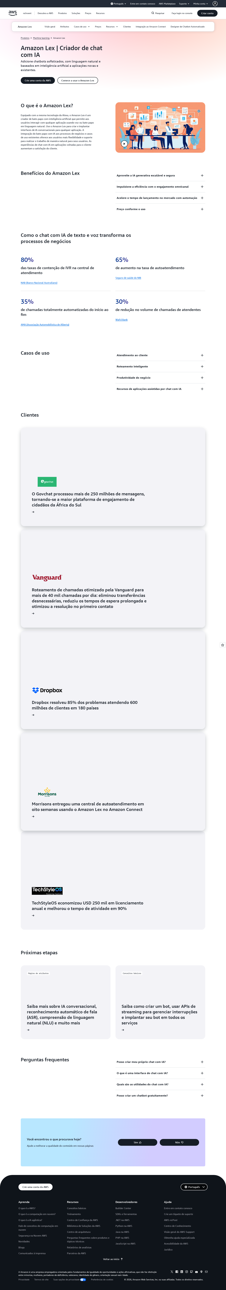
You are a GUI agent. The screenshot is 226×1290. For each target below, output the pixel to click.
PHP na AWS (122, 1237)
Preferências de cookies (102, 1279)
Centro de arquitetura (78, 1231)
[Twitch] (191, 1272)
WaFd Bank (121, 319)
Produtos (25, 38)
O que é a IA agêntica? (30, 1220)
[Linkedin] (181, 1272)
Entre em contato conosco (178, 1208)
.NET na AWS (122, 1220)
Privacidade (23, 1279)
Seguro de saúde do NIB (128, 277)
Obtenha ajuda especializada (179, 1237)
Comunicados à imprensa (32, 1253)
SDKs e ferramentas (126, 1214)
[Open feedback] (222, 645)
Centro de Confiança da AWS (82, 1220)
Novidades (24, 1241)
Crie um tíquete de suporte (178, 1214)
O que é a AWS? (26, 1208)
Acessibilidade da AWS (176, 1243)
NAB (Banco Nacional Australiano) (39, 282)
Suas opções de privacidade (66, 1279)
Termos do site (41, 1279)
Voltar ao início (111, 1259)
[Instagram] (186, 1272)
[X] (172, 1272)
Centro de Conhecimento (177, 1225)
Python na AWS (123, 1225)
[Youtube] (196, 1272)
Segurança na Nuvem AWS (32, 1235)
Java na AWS (122, 1231)
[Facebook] (177, 1272)
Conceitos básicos (76, 1208)
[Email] (206, 1272)
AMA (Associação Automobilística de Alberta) (45, 324)
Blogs (21, 1247)
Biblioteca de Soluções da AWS (83, 1225)
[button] (45, 13)
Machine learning (41, 38)
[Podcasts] (201, 1272)
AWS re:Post (170, 1220)
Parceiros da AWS (76, 1253)
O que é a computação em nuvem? (37, 1214)
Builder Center (123, 1208)
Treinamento (74, 1214)
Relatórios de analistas (79, 1247)
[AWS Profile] (215, 3)
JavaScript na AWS (125, 1243)
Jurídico (168, 1249)
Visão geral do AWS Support (179, 1231)
